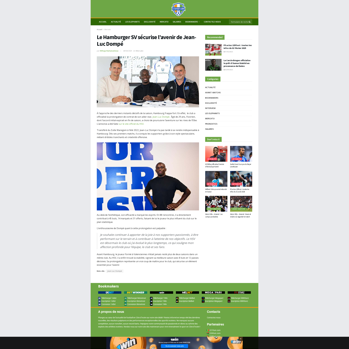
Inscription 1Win (160, 301)
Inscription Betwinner (136, 301)
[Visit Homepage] (174, 9)
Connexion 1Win (160, 304)
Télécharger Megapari (213, 298)
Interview (210, 108)
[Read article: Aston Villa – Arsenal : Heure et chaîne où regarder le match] (241, 204)
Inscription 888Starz (239, 301)
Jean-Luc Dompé (114, 271)
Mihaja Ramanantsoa (109, 51)
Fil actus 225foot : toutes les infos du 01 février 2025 (238, 46)
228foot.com (214, 336)
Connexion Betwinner (136, 304)
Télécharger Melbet (187, 298)
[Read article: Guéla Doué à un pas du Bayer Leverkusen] (241, 154)
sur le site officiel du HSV (131, 123)
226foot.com (214, 333)
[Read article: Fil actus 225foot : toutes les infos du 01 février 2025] (213, 50)
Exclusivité (149, 21)
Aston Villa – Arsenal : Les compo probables (213, 215)
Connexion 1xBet (108, 304)
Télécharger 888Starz (239, 298)
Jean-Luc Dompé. (161, 116)
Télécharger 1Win (160, 298)
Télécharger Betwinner (136, 298)
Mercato (164, 21)
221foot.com (214, 330)
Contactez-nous (212, 21)
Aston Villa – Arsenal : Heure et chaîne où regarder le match (240, 215)
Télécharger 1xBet (108, 298)
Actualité (116, 21)
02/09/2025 (229, 70)
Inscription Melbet (186, 301)
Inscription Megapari (213, 301)
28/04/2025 (127, 51)
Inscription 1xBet (108, 301)
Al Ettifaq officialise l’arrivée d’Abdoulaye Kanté (214, 165)
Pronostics (211, 124)
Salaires (177, 21)
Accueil (99, 29)
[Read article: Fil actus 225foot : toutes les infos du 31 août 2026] (241, 179)
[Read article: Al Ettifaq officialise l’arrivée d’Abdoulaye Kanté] (216, 154)
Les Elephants (132, 21)
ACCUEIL (103, 21)
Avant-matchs (213, 92)
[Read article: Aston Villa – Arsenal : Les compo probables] (216, 204)
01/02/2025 (229, 52)
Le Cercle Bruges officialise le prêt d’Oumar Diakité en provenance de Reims (237, 63)
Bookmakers (191, 21)
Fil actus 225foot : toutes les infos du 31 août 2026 (239, 190)
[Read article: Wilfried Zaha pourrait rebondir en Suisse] (216, 179)
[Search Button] (249, 21)
